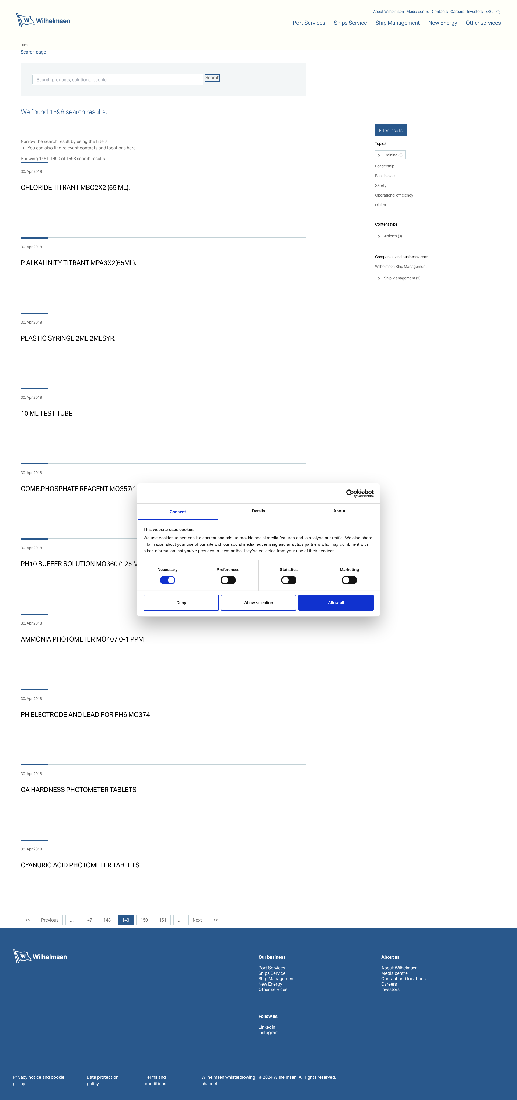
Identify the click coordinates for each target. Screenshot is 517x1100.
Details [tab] (258, 511)
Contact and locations (403, 979)
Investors (475, 11)
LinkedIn (266, 1027)
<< (27, 920)
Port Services (271, 968)
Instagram (268, 1032)
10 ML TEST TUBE (46, 413)
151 (162, 920)
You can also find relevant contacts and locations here (81, 148)
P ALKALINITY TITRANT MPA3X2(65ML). (78, 263)
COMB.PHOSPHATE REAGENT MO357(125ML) (88, 489)
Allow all (336, 602)
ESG (489, 11)
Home (25, 45)
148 (107, 920)
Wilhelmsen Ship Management (401, 266)
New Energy (442, 22)
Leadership (384, 166)
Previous (49, 920)
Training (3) (393, 155)
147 (88, 920)
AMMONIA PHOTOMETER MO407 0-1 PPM (82, 639)
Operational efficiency (394, 195)
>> (215, 920)
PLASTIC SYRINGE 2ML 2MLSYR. (68, 338)
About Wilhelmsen (388, 11)
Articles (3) (392, 236)
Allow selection (258, 602)
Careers (457, 11)
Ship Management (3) (401, 278)
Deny (181, 602)
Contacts (440, 11)
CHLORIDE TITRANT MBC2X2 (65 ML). (75, 187)
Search (212, 77)
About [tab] (339, 511)
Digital (380, 204)
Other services (272, 989)
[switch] (228, 580)
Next (197, 920)
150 (144, 920)
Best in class (385, 175)
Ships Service (271, 973)
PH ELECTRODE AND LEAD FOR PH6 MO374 (85, 714)
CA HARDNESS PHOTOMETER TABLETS (79, 790)
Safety (380, 185)
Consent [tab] (178, 511)
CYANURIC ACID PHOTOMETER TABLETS (80, 865)
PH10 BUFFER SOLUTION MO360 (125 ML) (82, 564)
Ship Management (276, 979)
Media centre (418, 11)
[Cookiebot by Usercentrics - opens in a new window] (350, 493)
